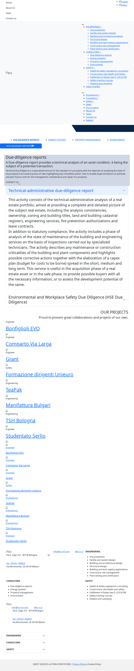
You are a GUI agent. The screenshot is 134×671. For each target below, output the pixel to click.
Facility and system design (103, 33)
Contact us (11, 18)
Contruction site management (105, 45)
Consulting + (92, 98)
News (88, 104)
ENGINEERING (13, 635)
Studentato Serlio (26, 435)
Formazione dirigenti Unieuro (39, 374)
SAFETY (10, 649)
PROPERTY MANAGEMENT (88, 139)
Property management (101, 61)
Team (8, 13)
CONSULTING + (93, 52)
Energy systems (98, 58)
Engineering (12, 498)
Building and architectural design (106, 36)
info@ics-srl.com (61, 551)
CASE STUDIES (93, 86)
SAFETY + (90, 67)
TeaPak (14, 389)
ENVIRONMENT (117, 139)
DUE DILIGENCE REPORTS (26, 139)
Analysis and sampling (101, 83)
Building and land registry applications (109, 42)
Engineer (10, 447)
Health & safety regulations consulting (109, 70)
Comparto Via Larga (29, 343)
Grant (12, 359)
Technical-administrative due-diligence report (51, 190)
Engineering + (93, 95)
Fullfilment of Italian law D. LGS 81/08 (108, 77)
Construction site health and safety (107, 589)
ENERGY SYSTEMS (57, 139)
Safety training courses (101, 80)
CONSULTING (13, 642)
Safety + (90, 101)
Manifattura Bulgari (28, 405)
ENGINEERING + (94, 26)
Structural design (98, 39)
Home (9, 2)
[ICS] (9, 73)
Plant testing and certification (104, 48)
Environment (96, 64)
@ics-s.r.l (79, 551)
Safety (9, 485)
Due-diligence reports (101, 55)
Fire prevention (97, 29)
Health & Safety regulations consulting (109, 586)
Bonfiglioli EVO (23, 328)
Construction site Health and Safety (107, 74)
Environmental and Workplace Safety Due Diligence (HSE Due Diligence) (66, 299)
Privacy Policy (79, 664)
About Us (10, 7)
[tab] (67, 190)
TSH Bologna (20, 420)
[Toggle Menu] (83, 24)
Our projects (92, 107)
